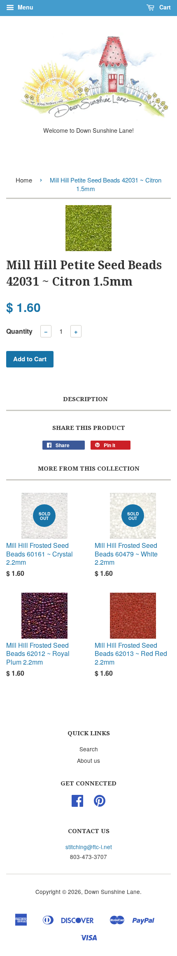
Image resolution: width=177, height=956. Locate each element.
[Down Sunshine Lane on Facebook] (77, 803)
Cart (164, 7)
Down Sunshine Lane (112, 891)
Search (88, 749)
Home (24, 179)
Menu (24, 7)
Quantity (19, 331)
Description (85, 399)
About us (88, 760)
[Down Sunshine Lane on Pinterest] (99, 803)
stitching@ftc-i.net (88, 847)
